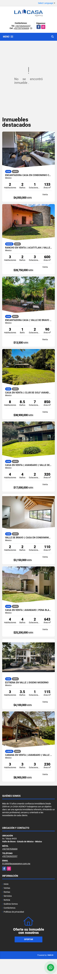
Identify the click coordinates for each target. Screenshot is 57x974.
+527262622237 (23, 26)
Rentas (7, 892)
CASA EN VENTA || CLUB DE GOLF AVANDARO (28, 393)
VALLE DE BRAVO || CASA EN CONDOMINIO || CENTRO (28, 537)
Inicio (6, 884)
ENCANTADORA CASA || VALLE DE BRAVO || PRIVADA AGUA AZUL (28, 320)
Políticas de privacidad (14, 912)
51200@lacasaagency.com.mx (16, 863)
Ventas (7, 888)
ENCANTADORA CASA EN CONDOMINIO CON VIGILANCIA (28, 175)
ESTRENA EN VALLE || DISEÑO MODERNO (27, 682)
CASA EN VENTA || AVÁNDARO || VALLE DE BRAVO (28, 465)
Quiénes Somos (11, 904)
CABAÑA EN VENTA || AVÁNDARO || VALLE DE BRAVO (28, 755)
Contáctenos (9, 908)
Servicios (8, 896)
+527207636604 (21, 28)
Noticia (7, 900)
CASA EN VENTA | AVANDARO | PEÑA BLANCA (28, 610)
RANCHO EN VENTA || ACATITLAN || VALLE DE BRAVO (28, 248)
